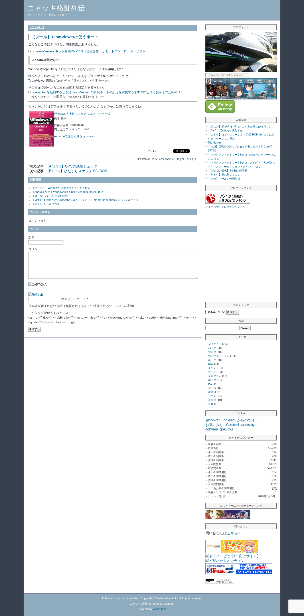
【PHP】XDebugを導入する (225, 130)
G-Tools (90, 136)
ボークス (213, 380)
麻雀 (210, 364)
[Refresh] (35, 294)
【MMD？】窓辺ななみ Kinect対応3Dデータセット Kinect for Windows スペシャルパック (85, 200)
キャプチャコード (73, 299)
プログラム (214, 376)
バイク (212, 347)
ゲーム (212, 388)
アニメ (212, 396)
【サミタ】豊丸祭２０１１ (224, 174)
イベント (213, 368)
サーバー (213, 372)
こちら (232, 533)
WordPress (159, 609)
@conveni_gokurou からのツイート (233, 420)
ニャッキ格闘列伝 (56, 8)
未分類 (175, 159)
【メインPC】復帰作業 (46, 204)
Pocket (152, 151)
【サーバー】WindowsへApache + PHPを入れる (61, 188)
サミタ (212, 351)
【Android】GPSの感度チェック (71, 166)
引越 (210, 404)
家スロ (212, 392)
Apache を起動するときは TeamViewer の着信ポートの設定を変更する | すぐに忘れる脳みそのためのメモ (109, 92)
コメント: (35, 249)
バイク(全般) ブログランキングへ (225, 206)
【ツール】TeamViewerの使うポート (64, 37)
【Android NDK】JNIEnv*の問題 (227, 170)
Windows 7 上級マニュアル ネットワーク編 (82, 113)
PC (210, 384)
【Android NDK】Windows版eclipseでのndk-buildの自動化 (67, 192)
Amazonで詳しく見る (68, 136)
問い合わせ (214, 142)
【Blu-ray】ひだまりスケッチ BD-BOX (76, 171)
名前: (31, 237)
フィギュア (214, 343)
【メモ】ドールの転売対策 (224, 178)
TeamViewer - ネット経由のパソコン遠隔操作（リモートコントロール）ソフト (90, 51)
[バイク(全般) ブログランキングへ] (227, 202)
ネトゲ (212, 360)
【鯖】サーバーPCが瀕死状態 (50, 196)
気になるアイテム (218, 355)
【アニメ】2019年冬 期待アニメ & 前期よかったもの (240, 126)
